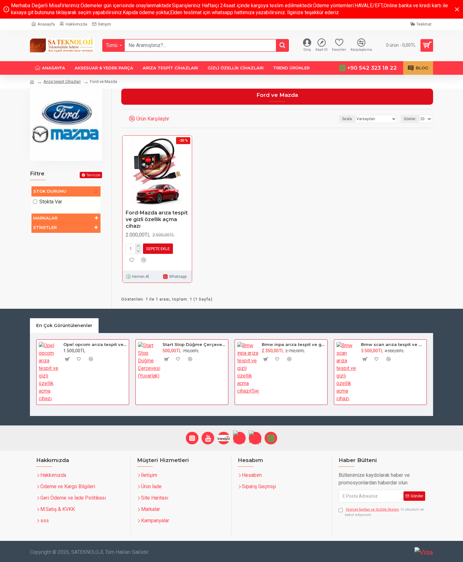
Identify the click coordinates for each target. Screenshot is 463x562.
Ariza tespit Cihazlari (62, 81)
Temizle (93, 175)
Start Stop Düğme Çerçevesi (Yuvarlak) (194, 344)
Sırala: (347, 119)
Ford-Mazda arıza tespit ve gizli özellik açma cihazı (157, 219)
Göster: (410, 119)
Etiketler (45, 227)
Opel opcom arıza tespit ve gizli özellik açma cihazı (95, 344)
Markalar (45, 217)
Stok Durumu (49, 191)
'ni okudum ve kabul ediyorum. (384, 512)
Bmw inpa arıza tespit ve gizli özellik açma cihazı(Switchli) (293, 344)
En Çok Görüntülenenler (64, 325)
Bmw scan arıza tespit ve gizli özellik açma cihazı (392, 344)
